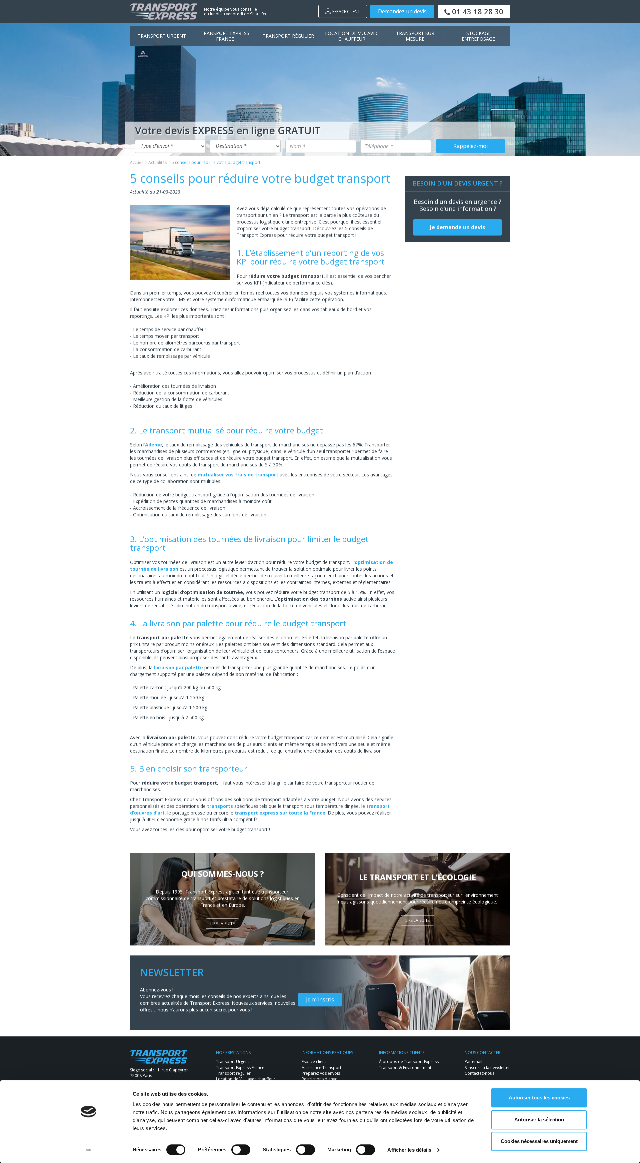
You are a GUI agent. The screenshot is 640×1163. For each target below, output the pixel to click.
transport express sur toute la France (280, 813)
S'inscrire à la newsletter (487, 1067)
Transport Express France (225, 36)
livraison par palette (178, 667)
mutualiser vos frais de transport (238, 474)
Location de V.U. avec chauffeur (352, 36)
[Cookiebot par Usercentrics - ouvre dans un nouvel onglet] (88, 1150)
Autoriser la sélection (539, 1119)
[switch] (240, 1149)
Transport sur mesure (415, 36)
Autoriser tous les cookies (539, 1097)
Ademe (153, 444)
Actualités (157, 162)
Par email (473, 1061)
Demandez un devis (402, 11)
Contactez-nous (479, 1073)
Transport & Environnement (405, 1067)
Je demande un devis (457, 227)
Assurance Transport (321, 1067)
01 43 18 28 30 (476, 11)
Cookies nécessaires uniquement (539, 1141)
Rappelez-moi (470, 146)
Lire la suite (222, 923)
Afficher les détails (409, 1150)
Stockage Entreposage (478, 36)
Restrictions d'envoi (320, 1079)
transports (220, 806)
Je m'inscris (320, 999)
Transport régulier (288, 36)
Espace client (346, 11)
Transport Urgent (162, 36)
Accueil (136, 162)
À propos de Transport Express (409, 1061)
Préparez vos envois (321, 1073)
